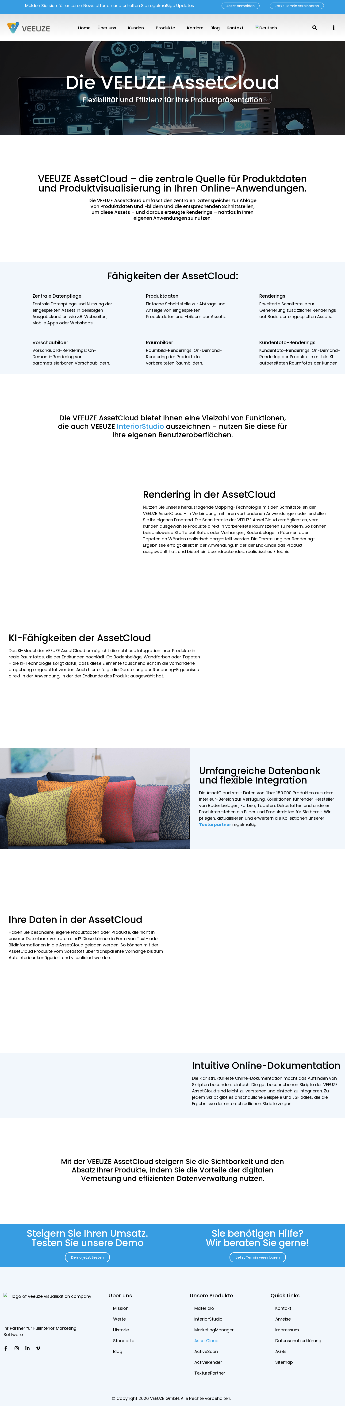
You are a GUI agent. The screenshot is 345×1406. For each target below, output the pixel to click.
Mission (121, 1308)
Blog (215, 28)
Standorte (123, 1341)
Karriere (195, 28)
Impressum (287, 1330)
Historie (121, 1330)
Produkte (165, 28)
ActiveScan (206, 1351)
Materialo (204, 1308)
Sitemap (284, 1362)
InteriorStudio (140, 426)
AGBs (281, 1351)
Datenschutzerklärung (298, 1341)
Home (84, 28)
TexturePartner (209, 1373)
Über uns (107, 28)
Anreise (283, 1319)
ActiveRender (208, 1362)
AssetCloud (206, 1341)
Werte (119, 1319)
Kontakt (235, 28)
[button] (333, 28)
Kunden (136, 28)
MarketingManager (214, 1330)
